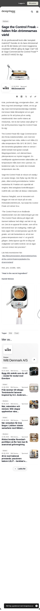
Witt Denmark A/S (18, 88)
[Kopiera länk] (35, 96)
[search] (32, 12)
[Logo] (8, 11)
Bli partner (32, 3)
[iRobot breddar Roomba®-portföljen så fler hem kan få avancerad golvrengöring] (20, 439)
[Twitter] (26, 96)
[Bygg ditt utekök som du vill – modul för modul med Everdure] (20, 373)
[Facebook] (17, 96)
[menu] (37, 12)
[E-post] (30, 96)
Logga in (22, 3)
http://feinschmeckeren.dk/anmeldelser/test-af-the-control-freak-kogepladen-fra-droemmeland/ (19, 259)
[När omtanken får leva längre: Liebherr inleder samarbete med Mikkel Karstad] (20, 423)
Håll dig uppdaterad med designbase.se (20, 606)
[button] (34, 359)
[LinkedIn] (21, 96)
